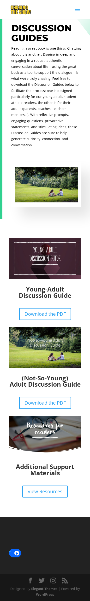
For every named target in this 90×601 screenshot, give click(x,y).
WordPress (45, 594)
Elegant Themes (44, 588)
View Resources (45, 491)
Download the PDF (45, 314)
